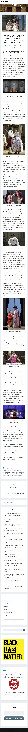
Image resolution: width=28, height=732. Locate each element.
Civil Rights (7, 469)
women (11, 475)
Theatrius (4, 2)
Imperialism (18, 470)
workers (5, 477)
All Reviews (6, 603)
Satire (14, 473)
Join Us (6, 615)
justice (4, 472)
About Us (6, 618)
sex (17, 473)
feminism (12, 470)
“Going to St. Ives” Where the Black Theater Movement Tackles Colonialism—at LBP (14, 582)
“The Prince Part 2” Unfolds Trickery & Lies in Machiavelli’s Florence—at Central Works (14, 535)
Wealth (4, 475)
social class (22, 473)
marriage (12, 472)
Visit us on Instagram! (9, 621)
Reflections (7, 609)
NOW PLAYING (7, 601)
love (8, 472)
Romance (9, 473)
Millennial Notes (8, 612)
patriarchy (21, 472)
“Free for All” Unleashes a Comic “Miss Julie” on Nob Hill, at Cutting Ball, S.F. (14, 493)
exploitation (6, 470)
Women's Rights (18, 475)
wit (8, 475)
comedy (20, 469)
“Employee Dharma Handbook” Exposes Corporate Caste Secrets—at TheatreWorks (14, 575)
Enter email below (8, 710)
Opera (5, 467)
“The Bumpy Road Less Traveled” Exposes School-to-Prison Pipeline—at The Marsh (13, 569)
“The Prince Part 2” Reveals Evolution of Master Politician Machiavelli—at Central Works (14, 519)
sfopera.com (9, 440)
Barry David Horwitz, (8, 692)
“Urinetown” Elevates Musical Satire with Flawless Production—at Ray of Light (13, 541)
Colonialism (14, 469)
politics (5, 473)
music (16, 472)
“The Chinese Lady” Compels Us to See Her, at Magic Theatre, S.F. (14, 486)
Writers (6, 606)
